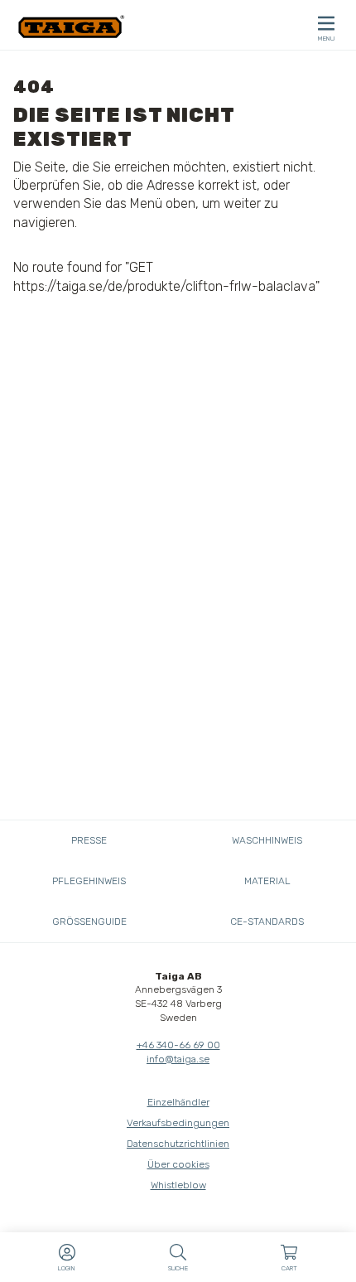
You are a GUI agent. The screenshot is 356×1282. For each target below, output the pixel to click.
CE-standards (267, 921)
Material (267, 881)
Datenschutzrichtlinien (178, 1143)
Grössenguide (89, 921)
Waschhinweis (267, 840)
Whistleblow (178, 1185)
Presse (89, 840)
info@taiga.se (178, 1059)
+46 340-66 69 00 (178, 1045)
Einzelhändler (178, 1102)
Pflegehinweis (89, 881)
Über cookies (178, 1164)
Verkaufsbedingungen (178, 1123)
